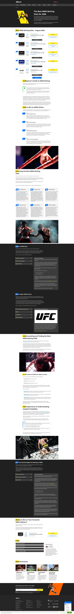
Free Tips (38, 600)
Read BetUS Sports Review (53, 72)
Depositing (54, 4)
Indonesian (67, 610)
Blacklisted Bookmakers (29, 607)
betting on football (52, 280)
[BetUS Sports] (21, 70)
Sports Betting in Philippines (18, 605)
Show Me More (37, 77)
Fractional (67, 604)
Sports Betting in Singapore (18, 608)
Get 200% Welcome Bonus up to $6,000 (37, 35)
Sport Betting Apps (18, 600)
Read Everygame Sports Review (53, 55)
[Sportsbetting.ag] (21, 62)
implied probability (44, 412)
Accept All (69, 612)
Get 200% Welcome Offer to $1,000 (36, 70)
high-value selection (52, 483)
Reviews (48, 4)
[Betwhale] (21, 35)
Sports (39, 4)
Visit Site (53, 34)
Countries (33, 4)
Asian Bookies (28, 606)
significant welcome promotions (21, 194)
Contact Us (38, 607)
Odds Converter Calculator (39, 602)
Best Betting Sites (23, 4)
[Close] (73, 611)
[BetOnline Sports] (21, 44)
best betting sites (30, 181)
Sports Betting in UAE (19, 609)
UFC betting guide (40, 330)
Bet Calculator (39, 603)
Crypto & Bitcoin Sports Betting (29, 603)
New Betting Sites (28, 601)
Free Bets (29, 4)
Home (17, 4)
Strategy (44, 4)
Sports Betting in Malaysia (19, 601)
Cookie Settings (64, 612)
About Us (38, 606)
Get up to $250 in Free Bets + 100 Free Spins (37, 43)
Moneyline (67, 607)
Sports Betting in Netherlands (18, 603)
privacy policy (30, 592)
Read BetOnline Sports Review (53, 46)
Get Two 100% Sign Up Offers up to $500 (37, 52)
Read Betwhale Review (53, 535)
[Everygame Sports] (21, 53)
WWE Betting (19, 572)
